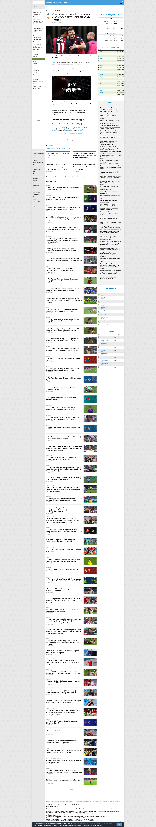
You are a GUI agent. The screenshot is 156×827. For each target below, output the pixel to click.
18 (98, 90)
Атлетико (39, 123)
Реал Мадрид (35, 141)
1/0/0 (119, 53)
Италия (65, 10)
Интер (43, 128)
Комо (101, 72)
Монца (101, 90)
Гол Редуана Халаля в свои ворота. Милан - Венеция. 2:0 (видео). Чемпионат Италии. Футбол (109, 142)
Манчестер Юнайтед (43, 132)
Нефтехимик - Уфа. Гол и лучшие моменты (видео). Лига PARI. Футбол (110, 112)
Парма (101, 83)
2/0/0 (119, 51)
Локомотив (43, 103)
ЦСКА (39, 117)
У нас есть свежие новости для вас (71, 134)
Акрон (35, 95)
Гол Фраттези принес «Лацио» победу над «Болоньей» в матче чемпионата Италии (84, 155)
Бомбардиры (111, 288)
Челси (43, 141)
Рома (39, 141)
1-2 (122, 76)
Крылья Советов (39, 103)
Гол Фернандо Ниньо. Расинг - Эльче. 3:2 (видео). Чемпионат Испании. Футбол (110, 213)
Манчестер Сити (39, 132)
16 (98, 85)
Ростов (39, 108)
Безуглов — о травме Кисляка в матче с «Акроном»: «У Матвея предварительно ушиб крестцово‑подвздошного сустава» (110, 273)
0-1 (122, 81)
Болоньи (80, 62)
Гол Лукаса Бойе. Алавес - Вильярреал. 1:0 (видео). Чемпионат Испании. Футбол (110, 157)
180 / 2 (115, 337)
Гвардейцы (111, 331)
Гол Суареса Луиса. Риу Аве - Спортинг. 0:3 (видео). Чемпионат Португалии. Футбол (110, 177)
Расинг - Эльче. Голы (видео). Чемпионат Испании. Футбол (108, 205)
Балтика (43, 95)
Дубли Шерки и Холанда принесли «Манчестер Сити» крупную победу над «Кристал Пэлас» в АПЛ (110, 122)
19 (98, 92)
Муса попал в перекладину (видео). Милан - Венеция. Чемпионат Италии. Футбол (110, 167)
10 (98, 72)
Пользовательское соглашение (83, 801)
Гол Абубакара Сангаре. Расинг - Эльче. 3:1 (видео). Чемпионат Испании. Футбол (110, 218)
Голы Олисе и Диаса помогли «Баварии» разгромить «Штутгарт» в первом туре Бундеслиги (110, 148)
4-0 (122, 53)
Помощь (48, 801)
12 (98, 76)
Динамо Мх (35, 99)
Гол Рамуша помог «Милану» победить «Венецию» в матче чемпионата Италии (110, 137)
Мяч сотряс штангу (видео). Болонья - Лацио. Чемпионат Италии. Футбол (84, 167)
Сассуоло (101, 76)
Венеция (101, 92)
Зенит (43, 99)
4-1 (122, 51)
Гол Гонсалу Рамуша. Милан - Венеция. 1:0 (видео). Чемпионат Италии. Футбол (110, 152)
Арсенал (35, 123)
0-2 (122, 88)
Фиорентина (102, 94)
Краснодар (35, 103)
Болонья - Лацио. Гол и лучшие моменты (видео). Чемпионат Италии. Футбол (56, 167)
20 (98, 94)
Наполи (39, 136)
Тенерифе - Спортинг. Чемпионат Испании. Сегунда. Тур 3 (109, 208)
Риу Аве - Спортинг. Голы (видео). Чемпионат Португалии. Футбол (109, 108)
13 (98, 78)
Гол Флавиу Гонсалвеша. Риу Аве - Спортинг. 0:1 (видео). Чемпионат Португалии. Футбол (109, 188)
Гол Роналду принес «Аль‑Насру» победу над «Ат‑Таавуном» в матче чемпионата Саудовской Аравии (109, 162)
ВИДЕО (64, 128)
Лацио (54, 62)
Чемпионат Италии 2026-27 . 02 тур (111, 15)
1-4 (122, 90)
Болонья (53, 148)
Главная (35, 6)
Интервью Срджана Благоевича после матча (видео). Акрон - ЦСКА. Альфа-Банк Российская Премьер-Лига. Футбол (110, 244)
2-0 (122, 58)
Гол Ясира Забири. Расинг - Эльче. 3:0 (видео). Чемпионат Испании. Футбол (110, 226)
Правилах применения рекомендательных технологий (97, 808)
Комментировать (71, 140)
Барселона (35, 128)
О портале (62, 801)
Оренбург (35, 108)
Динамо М (39, 99)
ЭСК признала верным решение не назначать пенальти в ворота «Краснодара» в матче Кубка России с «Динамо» (110, 254)
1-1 (122, 72)
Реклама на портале (70, 801)
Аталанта (101, 63)
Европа (57, 10)
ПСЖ (43, 136)
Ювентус (39, 145)
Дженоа (101, 88)
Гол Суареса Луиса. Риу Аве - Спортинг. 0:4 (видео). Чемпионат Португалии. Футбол (110, 172)
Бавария (43, 123)
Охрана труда (95, 801)
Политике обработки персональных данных (84, 823)
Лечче (101, 58)
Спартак (39, 112)
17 (98, 88)
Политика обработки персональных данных (109, 801)
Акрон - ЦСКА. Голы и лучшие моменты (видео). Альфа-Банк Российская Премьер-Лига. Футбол (109, 278)
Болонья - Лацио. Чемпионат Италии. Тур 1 (57, 154)
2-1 (122, 63)
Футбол (35, 10)
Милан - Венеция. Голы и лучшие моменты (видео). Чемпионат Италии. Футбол (110, 117)
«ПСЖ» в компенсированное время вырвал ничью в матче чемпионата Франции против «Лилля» (110, 127)
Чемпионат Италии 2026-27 (111, 47)
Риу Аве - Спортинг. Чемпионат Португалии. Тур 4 (108, 201)
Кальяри (101, 65)
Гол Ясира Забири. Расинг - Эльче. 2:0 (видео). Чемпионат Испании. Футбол (110, 248)
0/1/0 (119, 72)
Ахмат (39, 95)
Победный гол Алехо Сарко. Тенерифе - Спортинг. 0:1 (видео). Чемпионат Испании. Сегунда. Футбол (110, 132)
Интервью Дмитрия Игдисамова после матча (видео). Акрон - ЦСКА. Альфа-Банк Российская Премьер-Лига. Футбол (110, 232)
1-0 (122, 65)
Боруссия (39, 128)
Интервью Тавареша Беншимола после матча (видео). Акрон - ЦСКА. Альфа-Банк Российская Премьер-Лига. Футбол (110, 266)
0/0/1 (119, 76)
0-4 (122, 92)
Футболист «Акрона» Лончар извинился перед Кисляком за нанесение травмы (108, 238)
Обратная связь (55, 801)
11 (98, 74)
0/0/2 (119, 92)
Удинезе (101, 74)
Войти (121, 3)
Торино (101, 78)
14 (98, 81)
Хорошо (119, 824)
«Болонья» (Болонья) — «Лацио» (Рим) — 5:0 (65, 124)
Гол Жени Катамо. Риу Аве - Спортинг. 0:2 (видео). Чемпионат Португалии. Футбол (110, 183)
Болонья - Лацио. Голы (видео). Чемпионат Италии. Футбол (76, 176)
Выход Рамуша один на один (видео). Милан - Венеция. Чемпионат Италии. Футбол (110, 197)
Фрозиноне (102, 85)
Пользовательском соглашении (104, 823)
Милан (35, 136)
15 (98, 83)
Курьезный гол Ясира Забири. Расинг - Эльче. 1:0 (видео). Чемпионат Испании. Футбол (110, 260)
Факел (43, 112)
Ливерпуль (35, 132)
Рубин (35, 112)
